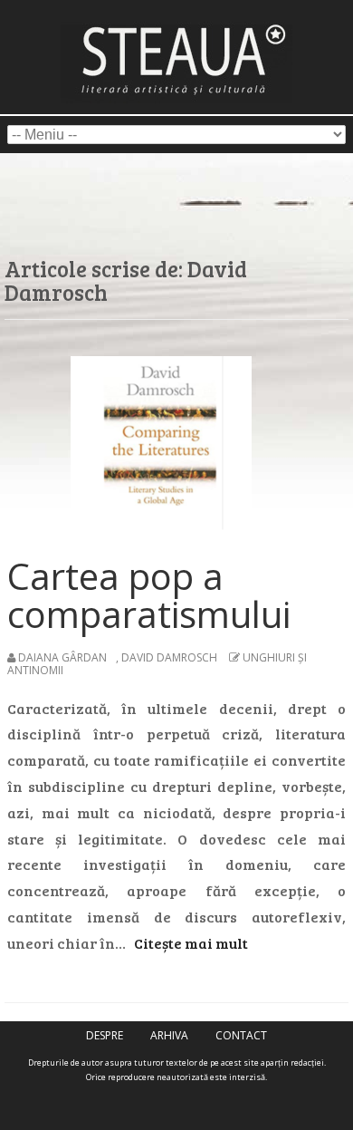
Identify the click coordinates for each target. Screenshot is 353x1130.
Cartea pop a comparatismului (149, 595)
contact (241, 1035)
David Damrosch (169, 657)
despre (104, 1035)
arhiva (169, 1035)
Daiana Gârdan (62, 657)
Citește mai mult (191, 942)
